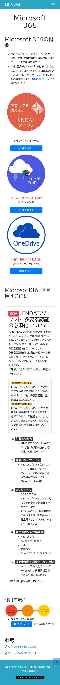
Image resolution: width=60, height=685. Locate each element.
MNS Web (13, 4)
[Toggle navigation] (53, 5)
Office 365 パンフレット (22, 653)
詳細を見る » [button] (26, 148)
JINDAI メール (21, 624)
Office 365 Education (23, 646)
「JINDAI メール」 (40, 79)
